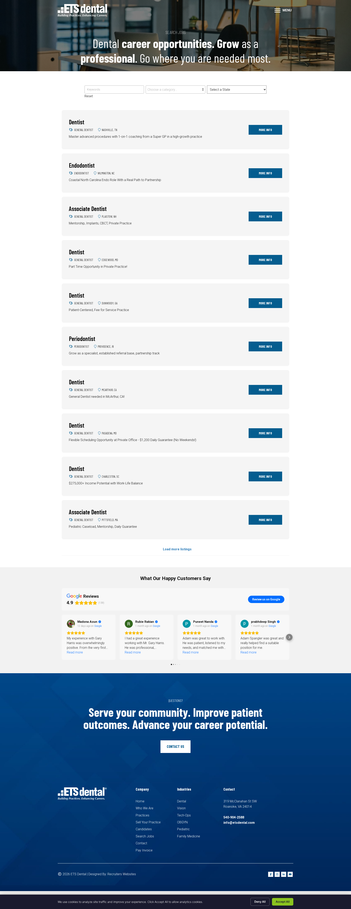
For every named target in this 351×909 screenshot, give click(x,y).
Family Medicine (188, 836)
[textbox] (175, 90)
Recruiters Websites (121, 874)
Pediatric (183, 829)
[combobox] (175, 89)
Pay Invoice (144, 850)
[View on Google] (71, 624)
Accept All (283, 901)
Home (140, 801)
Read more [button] (75, 652)
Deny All (260, 901)
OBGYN (182, 822)
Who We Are (144, 808)
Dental (181, 801)
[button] (61, 637)
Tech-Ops (184, 815)
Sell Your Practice (148, 822)
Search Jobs (145, 836)
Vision (181, 808)
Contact (141, 843)
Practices (142, 815)
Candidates (144, 829)
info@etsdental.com (239, 823)
